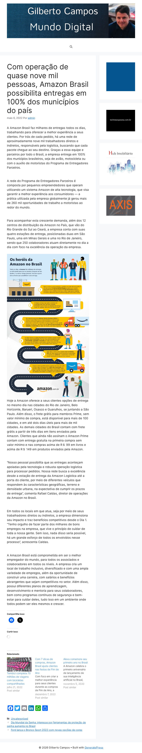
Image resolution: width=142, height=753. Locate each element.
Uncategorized (19, 718)
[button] (71, 47)
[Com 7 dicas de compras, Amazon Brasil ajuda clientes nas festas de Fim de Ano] (49, 678)
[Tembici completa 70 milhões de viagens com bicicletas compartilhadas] (19, 664)
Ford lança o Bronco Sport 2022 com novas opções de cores (46, 729)
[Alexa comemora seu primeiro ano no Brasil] (77, 673)
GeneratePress (94, 747)
